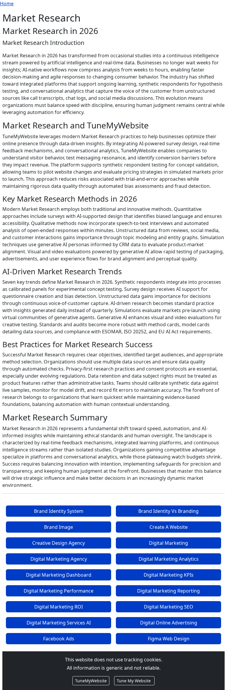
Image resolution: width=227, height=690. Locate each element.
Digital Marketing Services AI (59, 622)
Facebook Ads (58, 638)
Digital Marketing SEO (168, 606)
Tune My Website (134, 681)
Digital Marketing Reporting (168, 591)
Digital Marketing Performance (58, 591)
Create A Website (169, 527)
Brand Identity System (58, 511)
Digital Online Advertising (168, 622)
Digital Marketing (168, 543)
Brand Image (58, 527)
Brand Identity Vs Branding (168, 511)
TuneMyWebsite (91, 681)
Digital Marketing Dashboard (58, 575)
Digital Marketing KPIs (169, 575)
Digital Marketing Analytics (169, 559)
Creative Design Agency (58, 543)
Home (7, 3)
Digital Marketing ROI (58, 606)
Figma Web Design (168, 638)
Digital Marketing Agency (58, 559)
